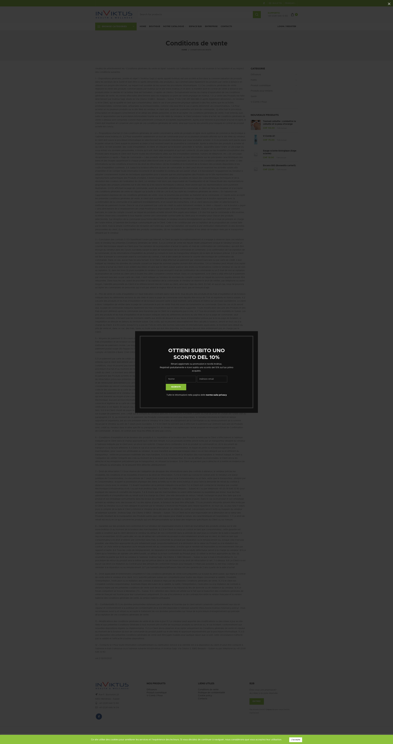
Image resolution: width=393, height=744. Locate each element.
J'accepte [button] (295, 740)
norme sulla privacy (216, 395)
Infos (285, 739)
